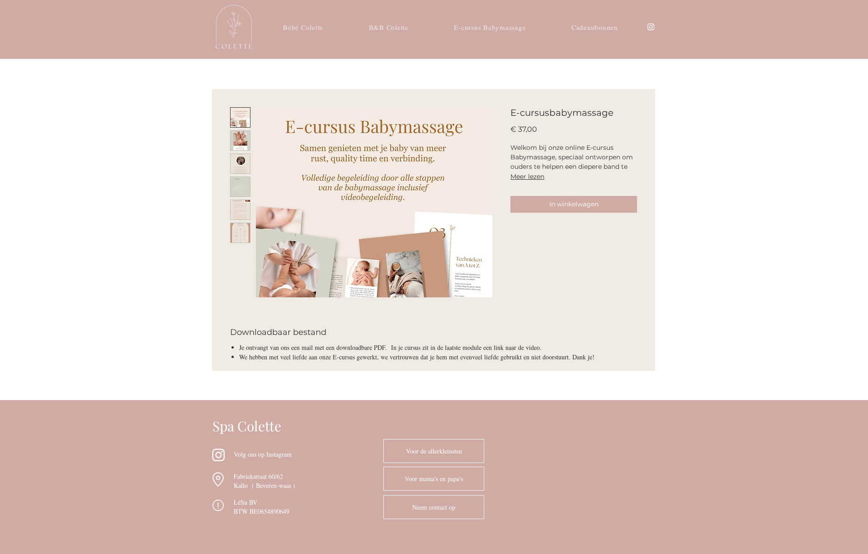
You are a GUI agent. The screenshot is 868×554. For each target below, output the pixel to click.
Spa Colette (246, 426)
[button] (433, 507)
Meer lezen (527, 176)
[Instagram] (651, 26)
